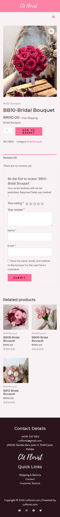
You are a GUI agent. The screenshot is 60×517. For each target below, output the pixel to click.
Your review (16, 210)
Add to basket (28, 131)
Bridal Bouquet (12, 103)
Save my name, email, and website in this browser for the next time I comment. (29, 265)
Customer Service (30, 483)
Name (12, 230)
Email (12, 245)
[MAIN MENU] (53, 17)
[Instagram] (26, 510)
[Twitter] (41, 510)
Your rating (16, 203)
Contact (30, 479)
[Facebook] (33, 510)
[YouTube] (19, 510)
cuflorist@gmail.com (30, 440)
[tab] (30, 157)
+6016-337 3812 (30, 436)
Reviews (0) (10, 157)
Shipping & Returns (30, 474)
